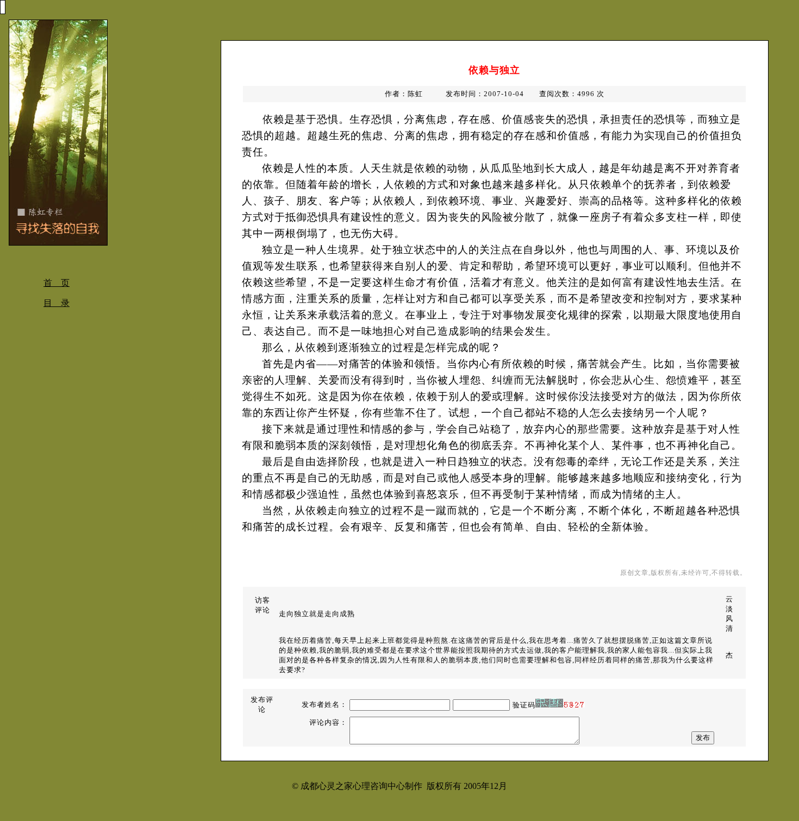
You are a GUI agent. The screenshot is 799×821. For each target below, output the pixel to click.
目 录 (56, 303)
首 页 (56, 282)
